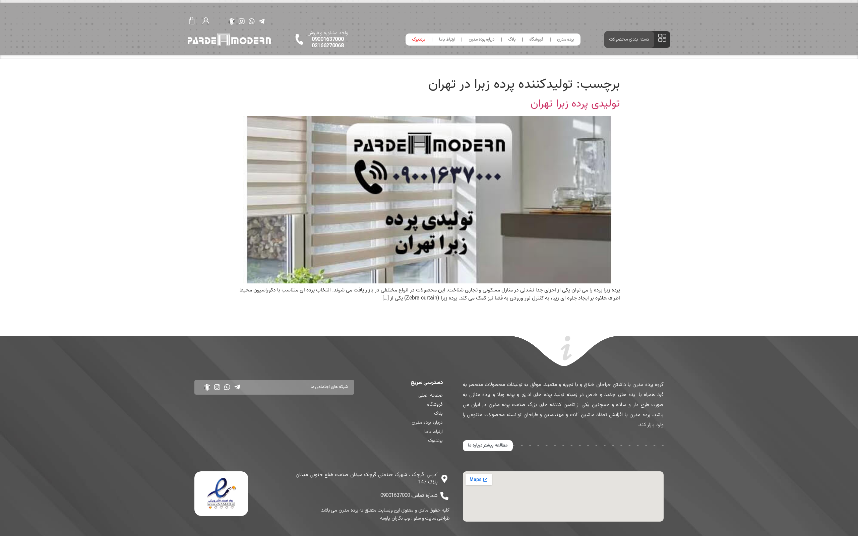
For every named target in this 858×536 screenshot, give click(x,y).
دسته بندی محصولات (629, 39)
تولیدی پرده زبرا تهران (575, 103)
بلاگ (511, 39)
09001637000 (328, 40)
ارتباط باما (447, 39)
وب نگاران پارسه (395, 518)
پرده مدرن (565, 39)
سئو (417, 518)
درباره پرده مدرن (481, 39)
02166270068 (328, 46)
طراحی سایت (437, 518)
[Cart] (192, 21)
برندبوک (418, 39)
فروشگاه (536, 39)
